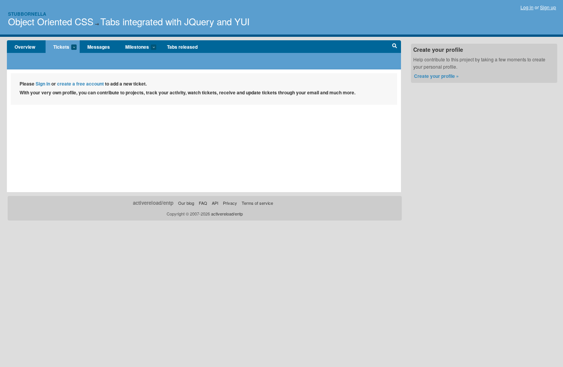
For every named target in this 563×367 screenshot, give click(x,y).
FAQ (203, 203)
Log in (527, 7)
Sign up (548, 7)
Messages (98, 46)
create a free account (80, 83)
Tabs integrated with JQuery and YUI (175, 21)
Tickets (57, 47)
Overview (25, 46)
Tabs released (182, 46)
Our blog (186, 203)
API (215, 203)
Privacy (230, 203)
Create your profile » (436, 75)
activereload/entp (153, 202)
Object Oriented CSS (50, 21)
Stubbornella (27, 13)
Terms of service (257, 203)
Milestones (133, 47)
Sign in (43, 83)
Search (394, 46)
